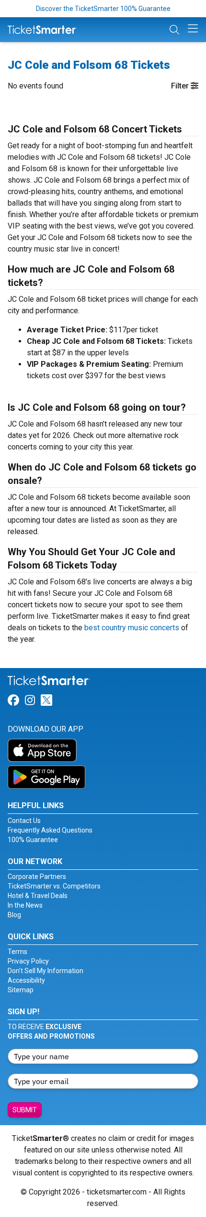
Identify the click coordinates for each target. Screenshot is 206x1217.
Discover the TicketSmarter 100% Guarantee (103, 8)
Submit (24, 1110)
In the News (25, 905)
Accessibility (26, 980)
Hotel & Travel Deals (38, 895)
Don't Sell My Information (45, 971)
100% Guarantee (33, 840)
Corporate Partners (37, 876)
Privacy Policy (28, 961)
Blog (14, 915)
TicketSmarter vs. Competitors (54, 886)
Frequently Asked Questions (50, 830)
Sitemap (21, 990)
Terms (17, 951)
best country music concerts (131, 627)
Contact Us (24, 820)
